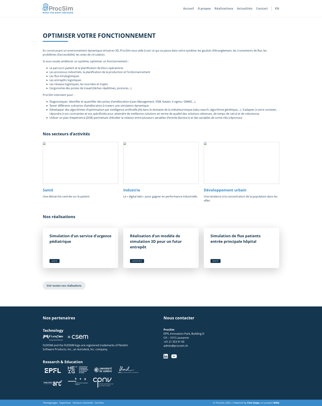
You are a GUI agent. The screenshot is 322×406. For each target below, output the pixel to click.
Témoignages (50, 402)
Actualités (244, 8)
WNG (276, 402)
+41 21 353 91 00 (174, 342)
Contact (262, 8)
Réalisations (223, 8)
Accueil (188, 8)
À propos (204, 8)
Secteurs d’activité (83, 402)
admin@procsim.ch (176, 346)
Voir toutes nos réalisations (64, 285)
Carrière (99, 402)
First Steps (253, 402)
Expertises (65, 402)
